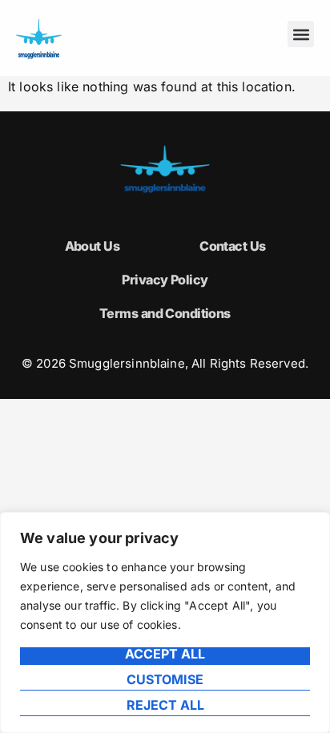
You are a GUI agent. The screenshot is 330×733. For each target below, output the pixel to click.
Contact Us (232, 246)
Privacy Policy (164, 280)
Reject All (165, 706)
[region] (165, 622)
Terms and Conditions (165, 313)
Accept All (165, 654)
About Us (92, 246)
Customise (165, 680)
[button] (301, 34)
